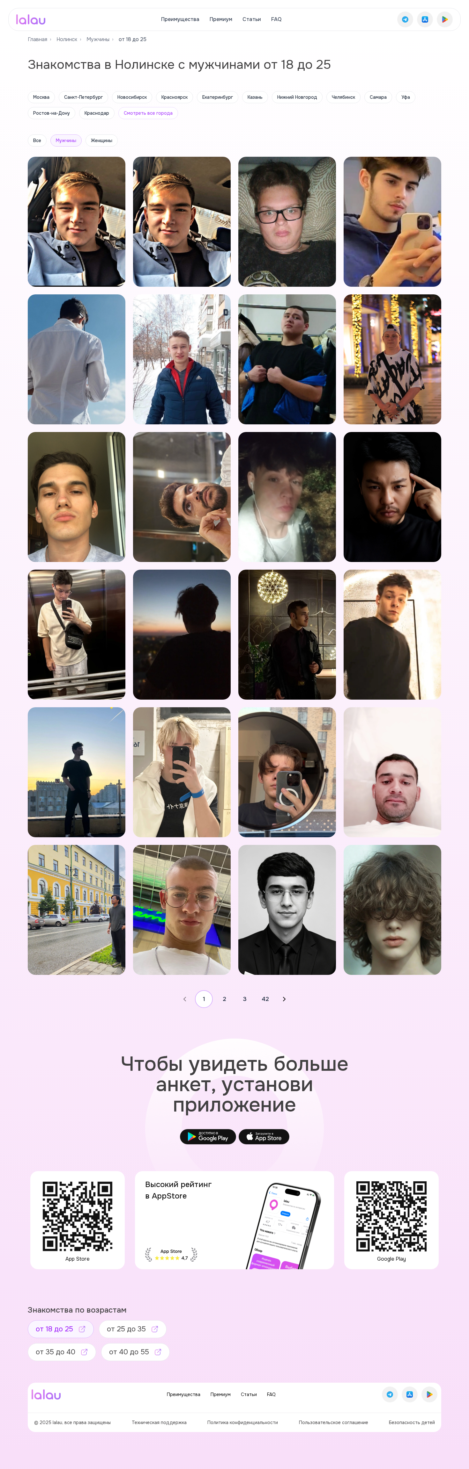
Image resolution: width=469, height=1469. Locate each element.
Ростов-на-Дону (51, 113)
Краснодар (97, 113)
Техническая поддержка (159, 1422)
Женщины (101, 140)
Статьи (251, 19)
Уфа (405, 97)
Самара (378, 97)
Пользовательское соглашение (333, 1422)
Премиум (221, 19)
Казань (255, 97)
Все (37, 140)
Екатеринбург (217, 97)
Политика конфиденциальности (242, 1422)
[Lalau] (30, 19)
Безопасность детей (412, 1422)
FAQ (276, 19)
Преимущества (180, 19)
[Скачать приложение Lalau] (405, 19)
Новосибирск (132, 97)
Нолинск (66, 39)
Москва (41, 97)
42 (265, 999)
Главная (37, 39)
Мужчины (97, 39)
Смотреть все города (148, 113)
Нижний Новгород (297, 97)
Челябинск (343, 97)
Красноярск (174, 97)
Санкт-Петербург (83, 97)
